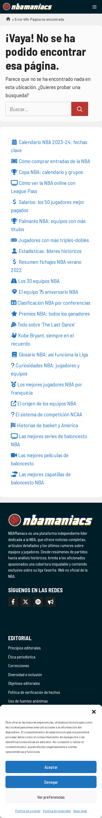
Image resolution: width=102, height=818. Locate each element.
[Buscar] (79, 109)
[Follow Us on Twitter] (25, 602)
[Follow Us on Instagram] (38, 602)
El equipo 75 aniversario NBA (48, 291)
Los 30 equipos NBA (38, 280)
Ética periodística (21, 656)
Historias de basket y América (47, 425)
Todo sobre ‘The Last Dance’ (45, 324)
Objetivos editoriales (24, 683)
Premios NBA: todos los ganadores (54, 313)
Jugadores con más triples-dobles (53, 240)
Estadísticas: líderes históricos (50, 251)
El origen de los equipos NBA (46, 403)
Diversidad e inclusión (25, 674)
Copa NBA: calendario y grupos (50, 172)
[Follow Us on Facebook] (13, 602)
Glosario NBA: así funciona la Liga (53, 354)
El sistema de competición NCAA (48, 414)
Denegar (51, 782)
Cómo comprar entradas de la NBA (54, 161)
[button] (94, 711)
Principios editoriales (24, 647)
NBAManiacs (6, 20)
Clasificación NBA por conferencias (53, 302)
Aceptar (51, 767)
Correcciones (18, 665)
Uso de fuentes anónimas (28, 700)
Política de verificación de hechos (34, 692)
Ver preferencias (51, 797)
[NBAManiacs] (28, 7)
